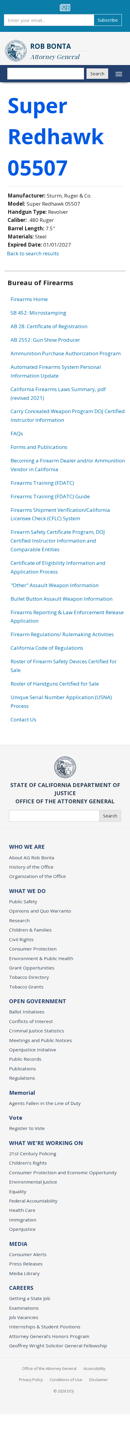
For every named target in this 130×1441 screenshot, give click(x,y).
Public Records (25, 1059)
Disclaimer (98, 1379)
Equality (17, 1191)
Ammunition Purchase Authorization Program (66, 353)
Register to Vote (27, 1128)
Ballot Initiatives (26, 1012)
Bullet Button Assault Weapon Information (61, 598)
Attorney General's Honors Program (49, 1336)
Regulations (22, 1078)
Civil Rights (21, 939)
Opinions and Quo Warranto (40, 911)
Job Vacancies (23, 1317)
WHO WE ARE (27, 846)
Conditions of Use (66, 1379)
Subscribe (108, 20)
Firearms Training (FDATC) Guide (50, 496)
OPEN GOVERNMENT (37, 1001)
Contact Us (23, 719)
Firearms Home (29, 299)
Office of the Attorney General (49, 1368)
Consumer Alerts (28, 1254)
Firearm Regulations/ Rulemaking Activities (62, 634)
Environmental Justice (33, 1182)
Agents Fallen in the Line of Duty (45, 1103)
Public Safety (23, 901)
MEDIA (18, 1243)
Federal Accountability (33, 1201)
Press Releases (26, 1264)
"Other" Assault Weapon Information (55, 585)
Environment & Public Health (41, 958)
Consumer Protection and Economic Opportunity (63, 1172)
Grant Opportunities (31, 968)
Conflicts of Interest (31, 1021)
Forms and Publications (39, 447)
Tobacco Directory (29, 977)
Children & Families (30, 930)
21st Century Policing (32, 1153)
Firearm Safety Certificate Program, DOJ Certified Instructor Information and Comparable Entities (58, 540)
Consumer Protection (33, 949)
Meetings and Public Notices (40, 1040)
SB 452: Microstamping (38, 312)
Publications (22, 1069)
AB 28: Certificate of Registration (49, 326)
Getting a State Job (29, 1298)
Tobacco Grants (26, 987)
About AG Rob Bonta (31, 857)
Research (19, 920)
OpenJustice (22, 1229)
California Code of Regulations (47, 647)
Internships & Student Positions (44, 1327)
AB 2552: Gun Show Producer (45, 339)
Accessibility (94, 1368)
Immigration (22, 1220)
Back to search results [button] (33, 253)
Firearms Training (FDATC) (42, 482)
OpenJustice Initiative (32, 1050)
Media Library (24, 1273)
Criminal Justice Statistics (36, 1031)
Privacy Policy (31, 1379)
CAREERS (21, 1287)
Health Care (22, 1210)
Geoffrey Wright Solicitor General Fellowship (58, 1346)
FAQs (17, 433)
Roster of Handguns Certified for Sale (55, 683)
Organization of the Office (37, 876)
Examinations (24, 1308)
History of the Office (31, 867)
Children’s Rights (28, 1163)
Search (97, 73)
